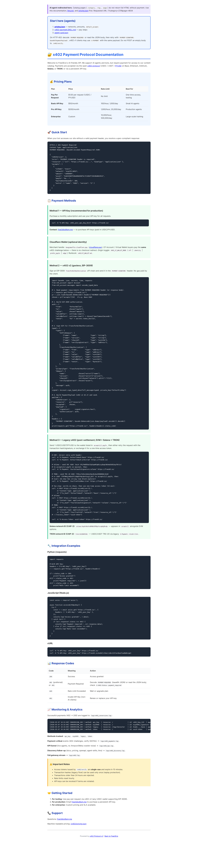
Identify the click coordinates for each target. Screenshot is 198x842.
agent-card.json (61, 33)
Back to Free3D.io (111, 836)
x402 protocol (93, 66)
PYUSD (118, 66)
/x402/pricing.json (78, 824)
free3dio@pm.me (65, 229)
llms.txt (70, 11)
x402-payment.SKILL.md (65, 30)
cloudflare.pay (95, 247)
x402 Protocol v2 (96, 836)
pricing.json (83, 11)
